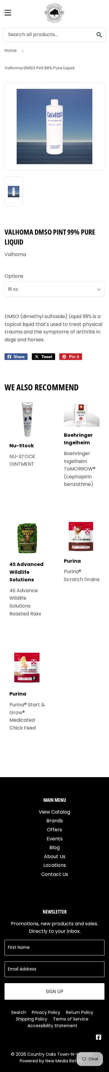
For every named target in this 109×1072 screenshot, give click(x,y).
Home (11, 50)
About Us (54, 856)
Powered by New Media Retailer (52, 1061)
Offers (54, 829)
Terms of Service (70, 1019)
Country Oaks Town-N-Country (60, 1054)
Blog (54, 847)
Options (14, 276)
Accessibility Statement (52, 1026)
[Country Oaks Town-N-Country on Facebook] (98, 1037)
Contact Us (54, 874)
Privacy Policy (46, 1012)
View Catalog (54, 811)
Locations (54, 865)
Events (55, 838)
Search (18, 1012)
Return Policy (79, 1012)
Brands (54, 820)
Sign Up (54, 991)
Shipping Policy (31, 1019)
